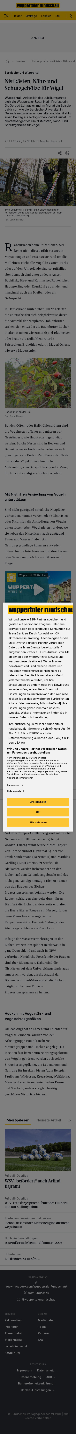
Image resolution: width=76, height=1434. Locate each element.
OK (38, 812)
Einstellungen (38, 801)
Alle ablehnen (38, 822)
